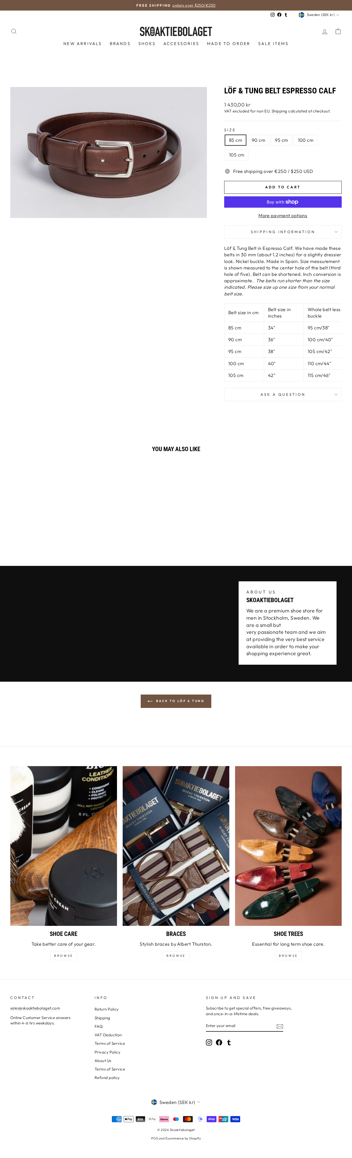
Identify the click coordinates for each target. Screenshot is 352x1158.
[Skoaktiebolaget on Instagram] (209, 1042)
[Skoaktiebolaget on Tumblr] (229, 1042)
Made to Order (228, 43)
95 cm (281, 140)
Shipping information (283, 232)
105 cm (236, 155)
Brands (120, 43)
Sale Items (273, 43)
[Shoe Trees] (288, 846)
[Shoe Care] (63, 846)
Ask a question (283, 394)
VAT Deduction (108, 1034)
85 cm (235, 140)
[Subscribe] (279, 1026)
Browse (176, 956)
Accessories (181, 43)
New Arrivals (82, 43)
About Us (103, 1060)
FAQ (99, 1026)
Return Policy (107, 1009)
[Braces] (176, 846)
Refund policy (107, 1077)
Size (230, 130)
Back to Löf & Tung (179, 701)
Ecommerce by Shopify (183, 1138)
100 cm (306, 140)
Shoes (147, 43)
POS (154, 1138)
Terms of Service (110, 1043)
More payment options (282, 215)
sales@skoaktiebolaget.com (35, 1008)
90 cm (258, 140)
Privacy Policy (107, 1052)
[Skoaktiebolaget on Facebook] (219, 1042)
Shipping (279, 111)
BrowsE (63, 956)
